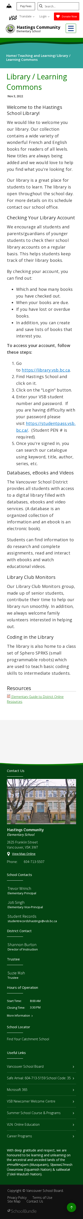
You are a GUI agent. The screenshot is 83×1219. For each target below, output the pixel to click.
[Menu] (71, 28)
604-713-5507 (34, 861)
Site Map (14, 1201)
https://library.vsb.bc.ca (46, 370)
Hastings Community (38, 27)
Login (43, 16)
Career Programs (19, 1136)
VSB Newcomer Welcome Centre (31, 1101)
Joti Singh (16, 902)
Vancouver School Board (25, 1066)
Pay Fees (26, 6)
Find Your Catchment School (28, 1039)
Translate (25, 16)
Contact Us (35, 1201)
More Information (18, 1016)
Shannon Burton (22, 944)
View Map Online (24, 854)
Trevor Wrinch (19, 888)
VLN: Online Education (23, 1124)
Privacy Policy (17, 1197)
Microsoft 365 (17, 1089)
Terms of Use (42, 1197)
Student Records (22, 916)
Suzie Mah (16, 973)
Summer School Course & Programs (34, 1113)
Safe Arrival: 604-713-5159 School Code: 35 (39, 1078)
